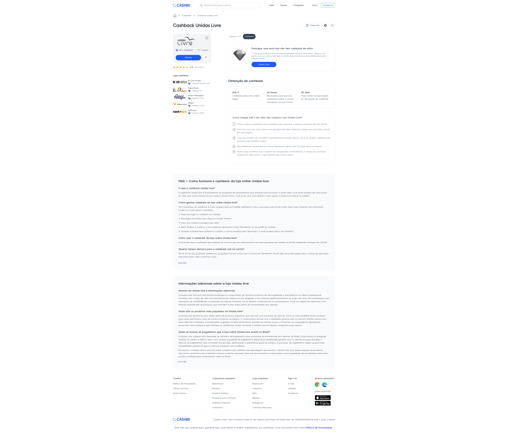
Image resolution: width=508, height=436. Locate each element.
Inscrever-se (327, 5)
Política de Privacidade (319, 428)
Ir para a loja (263, 64)
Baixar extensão (323, 391)
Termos (262, 58)
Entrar (315, 5)
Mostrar (188, 58)
